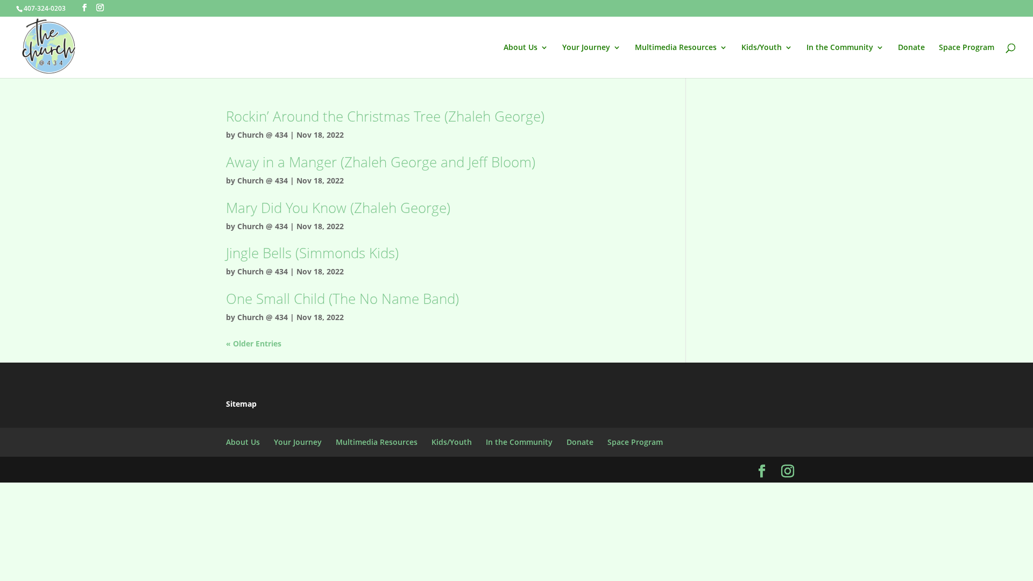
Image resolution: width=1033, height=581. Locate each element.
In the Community (839, 48)
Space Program (966, 48)
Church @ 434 (262, 135)
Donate (911, 48)
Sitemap (241, 404)
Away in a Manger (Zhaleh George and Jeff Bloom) (380, 162)
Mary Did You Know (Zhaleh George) (338, 207)
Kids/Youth (761, 48)
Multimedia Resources (676, 48)
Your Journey (586, 48)
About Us (520, 48)
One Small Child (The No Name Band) (342, 298)
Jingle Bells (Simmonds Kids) (312, 253)
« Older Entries (253, 343)
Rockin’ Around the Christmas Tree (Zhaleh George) (385, 116)
